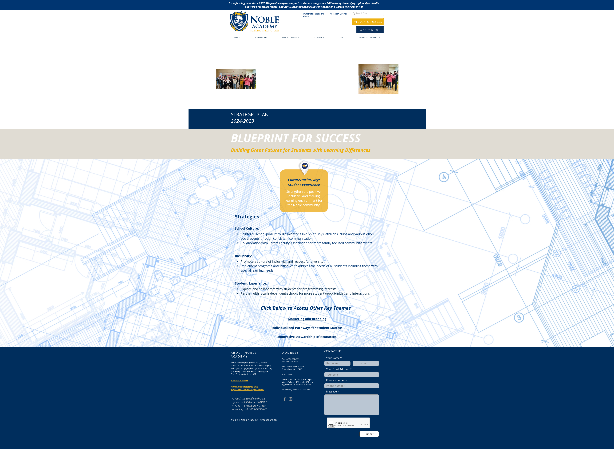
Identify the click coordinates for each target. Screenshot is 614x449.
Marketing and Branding (307, 319)
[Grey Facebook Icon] (284, 399)
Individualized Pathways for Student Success (307, 328)
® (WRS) (255, 387)
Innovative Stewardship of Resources (307, 337)
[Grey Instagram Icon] (290, 399)
